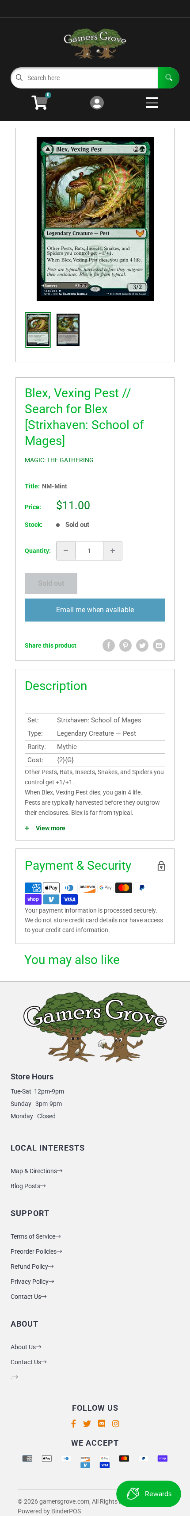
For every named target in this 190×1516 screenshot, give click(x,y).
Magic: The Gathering (59, 460)
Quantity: (38, 550)
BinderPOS (66, 1511)
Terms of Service (33, 1236)
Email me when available (95, 610)
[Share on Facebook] (109, 645)
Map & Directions (34, 1170)
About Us (23, 1347)
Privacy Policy (30, 1281)
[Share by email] (159, 645)
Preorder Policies (34, 1251)
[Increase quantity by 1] (112, 550)
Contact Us (26, 1296)
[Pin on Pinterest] (125, 645)
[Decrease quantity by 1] (66, 550)
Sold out (51, 583)
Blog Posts (25, 1186)
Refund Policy (29, 1266)
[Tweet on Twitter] (142, 645)
